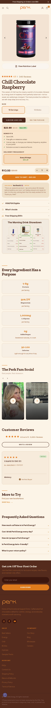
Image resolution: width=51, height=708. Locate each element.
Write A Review (25, 444)
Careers (30, 646)
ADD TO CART (25, 177)
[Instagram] (4, 621)
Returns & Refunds (9, 678)
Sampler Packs (7, 654)
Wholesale (31, 642)
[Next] (46, 38)
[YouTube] (15, 621)
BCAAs (4, 646)
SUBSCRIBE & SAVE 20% (14, 120)
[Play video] (13, 401)
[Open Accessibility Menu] (5, 695)
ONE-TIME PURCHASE (37, 120)
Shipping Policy (8, 674)
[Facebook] (9, 621)
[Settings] (42, 8)
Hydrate (5, 650)
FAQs (4, 665)
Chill (3, 642)
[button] (47, 8)
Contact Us (6, 669)
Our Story (30, 633)
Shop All (7, 502)
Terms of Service (8, 687)
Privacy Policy (7, 682)
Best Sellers (6, 633)
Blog (28, 637)
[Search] (7, 8)
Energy (4, 637)
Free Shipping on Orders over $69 (25, 2)
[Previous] (5, 38)
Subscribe (25, 587)
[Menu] (3, 8)
